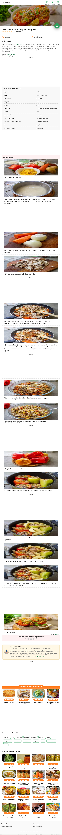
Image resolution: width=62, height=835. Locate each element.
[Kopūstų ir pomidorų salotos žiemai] (53, 693)
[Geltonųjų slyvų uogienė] (53, 790)
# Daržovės (22, 56)
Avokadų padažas (9, 767)
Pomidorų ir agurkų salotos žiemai (23, 784)
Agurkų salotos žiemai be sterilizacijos (9, 816)
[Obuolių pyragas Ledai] (9, 790)
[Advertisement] (16, 70)
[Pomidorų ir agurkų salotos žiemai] (23, 774)
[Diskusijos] (48, 2)
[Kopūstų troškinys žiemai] (23, 758)
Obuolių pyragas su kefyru (38, 800)
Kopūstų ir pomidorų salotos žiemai (53, 703)
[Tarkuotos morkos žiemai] (38, 774)
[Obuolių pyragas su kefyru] (38, 790)
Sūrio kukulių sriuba (9, 783)
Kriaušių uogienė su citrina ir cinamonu (23, 800)
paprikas (19, 45)
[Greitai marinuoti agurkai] (38, 693)
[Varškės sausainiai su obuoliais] (23, 693)
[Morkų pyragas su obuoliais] (53, 774)
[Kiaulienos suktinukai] (38, 758)
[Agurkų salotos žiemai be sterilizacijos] (9, 807)
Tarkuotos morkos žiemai (38, 784)
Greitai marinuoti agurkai (38, 703)
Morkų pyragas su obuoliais (53, 784)
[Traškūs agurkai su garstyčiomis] (53, 757)
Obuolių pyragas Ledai (9, 799)
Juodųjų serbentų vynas (38, 816)
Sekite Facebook (40, 656)
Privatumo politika (37, 826)
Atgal (7, 3)
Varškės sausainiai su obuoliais (24, 703)
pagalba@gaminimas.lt (7, 826)
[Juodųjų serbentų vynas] (38, 807)
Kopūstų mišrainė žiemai (24, 816)
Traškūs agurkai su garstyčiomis (53, 767)
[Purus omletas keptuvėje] (53, 807)
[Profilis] (58, 2)
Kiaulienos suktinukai (38, 767)
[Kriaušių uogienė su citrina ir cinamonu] (23, 790)
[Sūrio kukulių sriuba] (9, 774)
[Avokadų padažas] (9, 758)
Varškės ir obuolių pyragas (9, 703)
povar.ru (57, 634)
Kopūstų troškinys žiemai (24, 767)
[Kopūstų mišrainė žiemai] (23, 806)
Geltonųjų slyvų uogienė (53, 800)
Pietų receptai (11, 54)
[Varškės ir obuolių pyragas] (9, 693)
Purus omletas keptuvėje (53, 816)
